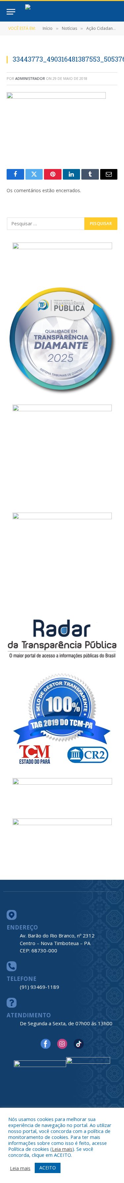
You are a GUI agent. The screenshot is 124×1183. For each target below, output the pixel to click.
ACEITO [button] (47, 1167)
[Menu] (11, 11)
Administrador (30, 78)
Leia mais (62, 1149)
